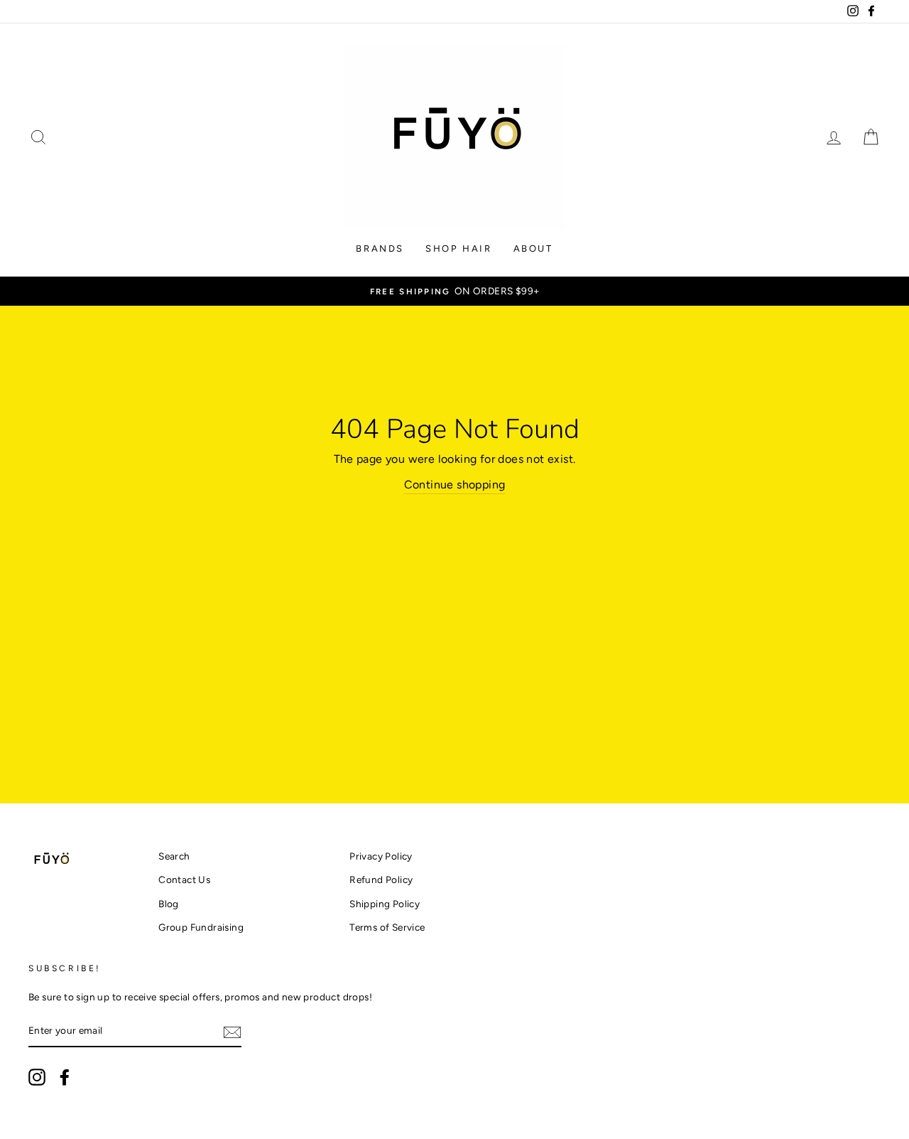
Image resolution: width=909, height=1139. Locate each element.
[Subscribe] (232, 1031)
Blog (168, 903)
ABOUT (533, 248)
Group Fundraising (201, 927)
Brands (380, 248)
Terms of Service (387, 927)
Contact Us (184, 879)
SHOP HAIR (458, 248)
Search (174, 856)
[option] (454, 291)
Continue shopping (455, 484)
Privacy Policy (381, 856)
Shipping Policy (384, 903)
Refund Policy (381, 879)
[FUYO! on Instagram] (36, 1077)
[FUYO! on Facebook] (64, 1077)
